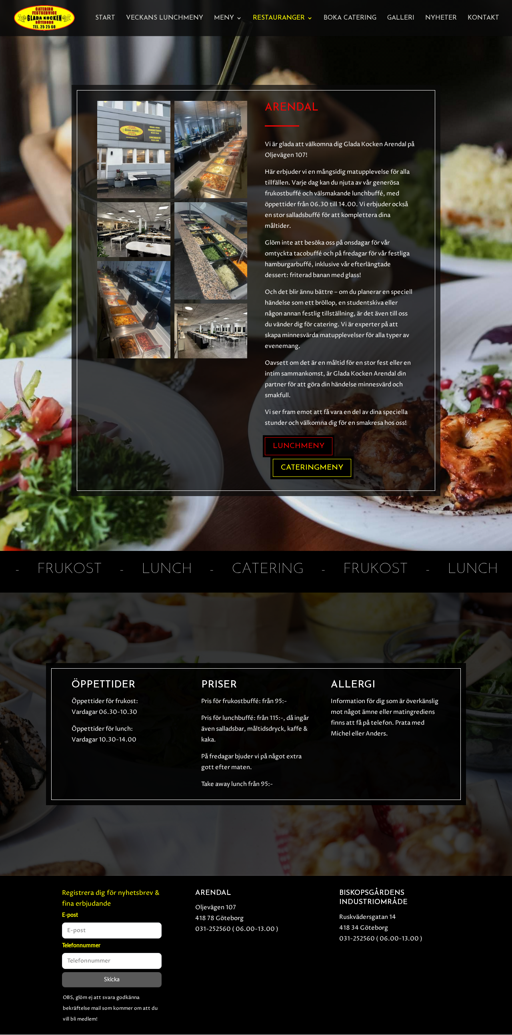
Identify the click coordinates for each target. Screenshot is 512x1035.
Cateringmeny (312, 468)
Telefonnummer (81, 946)
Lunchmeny (298, 446)
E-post (70, 915)
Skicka (112, 980)
